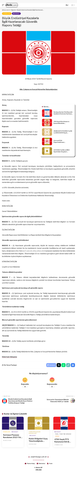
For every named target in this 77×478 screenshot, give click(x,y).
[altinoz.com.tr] (11, 5)
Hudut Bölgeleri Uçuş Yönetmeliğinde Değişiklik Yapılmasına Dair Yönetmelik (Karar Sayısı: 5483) (38, 440)
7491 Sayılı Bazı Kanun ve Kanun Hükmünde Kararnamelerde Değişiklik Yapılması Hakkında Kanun (62, 122)
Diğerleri (6, 13)
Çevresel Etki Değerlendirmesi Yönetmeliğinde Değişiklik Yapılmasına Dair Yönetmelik (63, 141)
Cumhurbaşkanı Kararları (35, 432)
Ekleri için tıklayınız (9, 357)
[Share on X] (59, 365)
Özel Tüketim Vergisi (63, 434)
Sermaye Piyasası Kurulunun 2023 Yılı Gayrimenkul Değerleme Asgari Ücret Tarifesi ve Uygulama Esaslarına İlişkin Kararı (12, 436)
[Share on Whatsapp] (63, 365)
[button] (3, 5)
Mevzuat (16, 13)
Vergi (57, 436)
